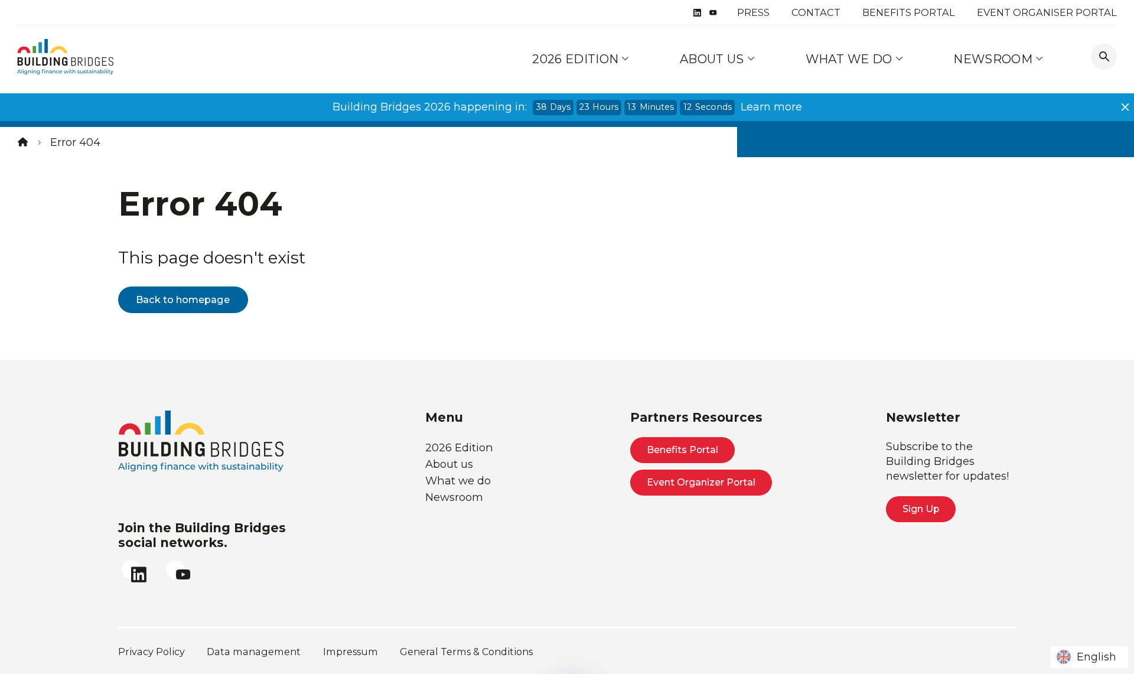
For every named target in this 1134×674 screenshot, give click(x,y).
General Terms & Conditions (466, 651)
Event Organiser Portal (1047, 12)
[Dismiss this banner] (1125, 107)
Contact (815, 12)
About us (713, 58)
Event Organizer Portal (701, 482)
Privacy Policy (151, 651)
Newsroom (994, 58)
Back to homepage (183, 299)
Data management (254, 651)
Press (753, 12)
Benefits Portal (908, 12)
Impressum (350, 651)
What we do (850, 58)
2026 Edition (575, 58)
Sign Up (920, 509)
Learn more (771, 106)
